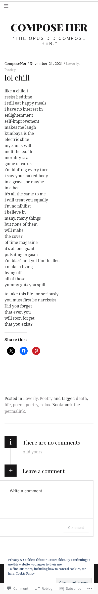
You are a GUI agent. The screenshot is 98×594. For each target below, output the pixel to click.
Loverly (72, 64)
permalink (15, 411)
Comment (76, 527)
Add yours (32, 452)
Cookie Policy (25, 573)
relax (45, 404)
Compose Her (49, 27)
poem (18, 404)
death (81, 398)
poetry (32, 404)
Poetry (10, 70)
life (8, 404)
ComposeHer (16, 64)
